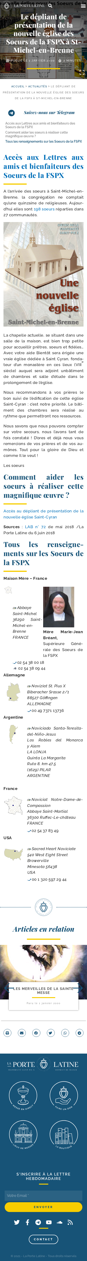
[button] (83, 6)
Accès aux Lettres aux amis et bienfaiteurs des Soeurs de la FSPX (40, 125)
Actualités (37, 86)
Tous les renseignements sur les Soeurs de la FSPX (43, 141)
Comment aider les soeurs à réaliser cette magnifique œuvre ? (36, 134)
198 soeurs (45, 209)
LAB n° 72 (35, 526)
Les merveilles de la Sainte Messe (43, 991)
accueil (18, 86)
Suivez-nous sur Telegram (49, 112)
